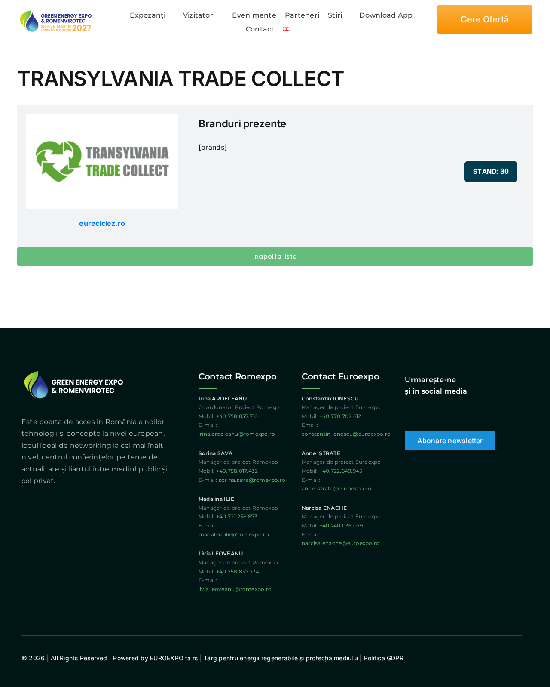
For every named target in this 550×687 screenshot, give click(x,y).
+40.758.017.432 (237, 471)
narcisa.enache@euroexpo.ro (340, 543)
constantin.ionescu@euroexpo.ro (346, 434)
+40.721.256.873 (237, 516)
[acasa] (117, 15)
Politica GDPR (382, 658)
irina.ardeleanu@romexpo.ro (237, 434)
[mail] (470, 408)
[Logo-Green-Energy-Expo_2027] (56, 10)
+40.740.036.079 (341, 525)
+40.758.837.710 (237, 416)
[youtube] (439, 408)
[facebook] (408, 408)
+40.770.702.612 (340, 416)
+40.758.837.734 (238, 571)
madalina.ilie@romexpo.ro (234, 534)
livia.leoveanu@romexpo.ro (235, 589)
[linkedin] (455, 408)
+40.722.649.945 (341, 471)
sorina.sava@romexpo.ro (252, 480)
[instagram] (424, 408)
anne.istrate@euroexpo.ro (336, 488)
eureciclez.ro (102, 223)
